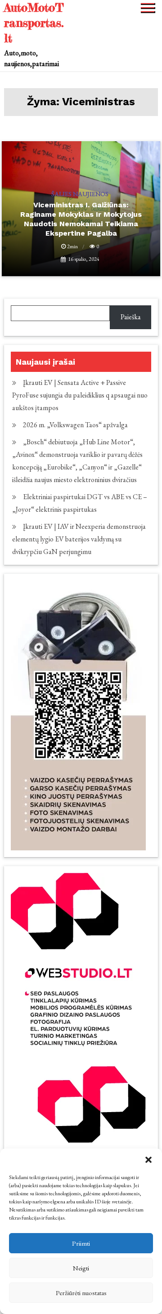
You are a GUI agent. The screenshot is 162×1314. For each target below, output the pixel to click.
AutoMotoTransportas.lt (34, 22)
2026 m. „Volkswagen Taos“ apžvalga (75, 424)
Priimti (81, 1243)
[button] (148, 1159)
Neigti (81, 1268)
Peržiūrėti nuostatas (81, 1292)
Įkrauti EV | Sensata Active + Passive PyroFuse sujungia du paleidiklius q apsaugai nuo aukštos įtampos (80, 395)
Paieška (131, 317)
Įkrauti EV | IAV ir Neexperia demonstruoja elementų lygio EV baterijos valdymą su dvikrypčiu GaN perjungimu (79, 539)
